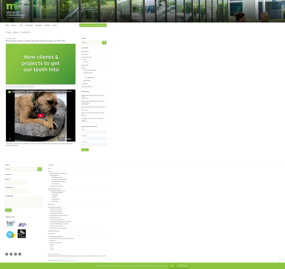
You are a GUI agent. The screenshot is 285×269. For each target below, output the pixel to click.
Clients (84, 59)
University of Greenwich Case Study (58, 228)
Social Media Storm (89, 77)
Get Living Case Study (55, 217)
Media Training (86, 80)
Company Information (86, 57)
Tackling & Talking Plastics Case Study (59, 223)
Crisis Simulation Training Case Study (58, 215)
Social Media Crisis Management (59, 179)
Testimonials (38, 25)
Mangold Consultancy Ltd (54, 254)
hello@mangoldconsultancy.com (69, 260)
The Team (85, 62)
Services (14, 25)
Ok (172, 265)
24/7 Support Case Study (56, 209)
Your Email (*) (9, 187)
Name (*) (8, 179)
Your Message (9, 196)
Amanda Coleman (56, 199)
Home (7, 25)
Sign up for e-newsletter (55, 242)
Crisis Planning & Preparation (58, 181)
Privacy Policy (51, 233)
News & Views (29, 25)
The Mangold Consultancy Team (57, 190)
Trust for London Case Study (56, 226)
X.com (51, 246)
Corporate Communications (89, 70)
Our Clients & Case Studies (54, 207)
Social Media (84, 83)
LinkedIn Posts (84, 65)
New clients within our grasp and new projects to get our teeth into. (36, 41)
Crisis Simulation (55, 183)
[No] (283, 266)
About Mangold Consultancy (54, 189)
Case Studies (84, 54)
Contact (55, 25)
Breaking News (85, 51)
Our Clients (47, 25)
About (21, 25)
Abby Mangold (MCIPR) (57, 192)
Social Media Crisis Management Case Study (60, 221)
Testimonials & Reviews (87, 86)
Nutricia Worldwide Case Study (57, 219)
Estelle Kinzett (55, 201)
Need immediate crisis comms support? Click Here (93, 25)
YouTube (52, 249)
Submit (8, 210)
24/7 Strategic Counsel (57, 177)
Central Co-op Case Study (56, 211)
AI (85, 75)
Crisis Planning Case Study (56, 213)
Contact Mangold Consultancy (55, 236)
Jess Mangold (55, 195)
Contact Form (53, 240)
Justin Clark (54, 197)
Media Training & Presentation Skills (58, 173)
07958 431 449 (54, 260)
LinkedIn (52, 244)
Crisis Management (87, 72)
